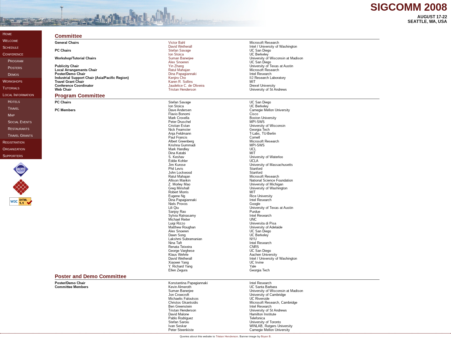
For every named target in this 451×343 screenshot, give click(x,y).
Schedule (11, 47)
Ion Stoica (176, 54)
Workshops (12, 81)
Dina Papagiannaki (182, 74)
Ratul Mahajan (179, 70)
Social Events (20, 122)
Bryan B (266, 336)
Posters (15, 68)
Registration (14, 142)
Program (15, 61)
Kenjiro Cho (177, 78)
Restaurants (18, 129)
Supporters (13, 156)
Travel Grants (20, 135)
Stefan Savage (179, 50)
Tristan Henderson (182, 89)
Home (7, 34)
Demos (13, 74)
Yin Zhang (176, 66)
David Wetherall (180, 46)
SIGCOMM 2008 (408, 7)
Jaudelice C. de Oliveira (186, 86)
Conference (13, 54)
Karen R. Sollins (180, 82)
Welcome (10, 41)
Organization (14, 149)
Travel (13, 108)
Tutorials (11, 88)
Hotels (14, 101)
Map (11, 115)
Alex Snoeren (178, 62)
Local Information (18, 95)
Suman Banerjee (180, 58)
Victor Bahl (176, 43)
